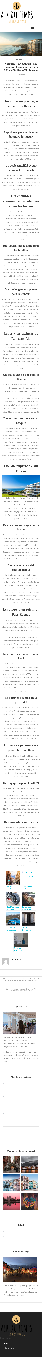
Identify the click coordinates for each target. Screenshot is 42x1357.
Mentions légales (12, 1237)
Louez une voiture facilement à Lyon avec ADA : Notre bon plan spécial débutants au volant (22, 1106)
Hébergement (20, 60)
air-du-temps (15, 959)
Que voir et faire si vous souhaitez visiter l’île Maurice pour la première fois (21, 990)
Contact (9, 1232)
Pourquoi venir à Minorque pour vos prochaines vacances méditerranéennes (22, 1098)
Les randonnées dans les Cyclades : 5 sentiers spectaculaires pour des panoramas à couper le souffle (22, 1087)
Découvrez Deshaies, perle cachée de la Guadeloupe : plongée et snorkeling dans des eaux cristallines (21, 1132)
